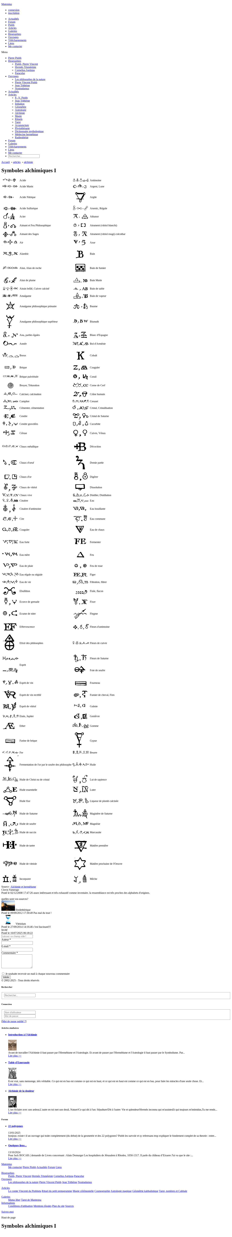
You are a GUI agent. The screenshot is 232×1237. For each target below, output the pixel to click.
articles (17, 162)
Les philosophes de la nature (30, 79)
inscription (13, 13)
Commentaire (9, 952)
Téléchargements (17, 146)
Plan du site (58, 1206)
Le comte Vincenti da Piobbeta (24, 1191)
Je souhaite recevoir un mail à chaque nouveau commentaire (37, 973)
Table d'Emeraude (19, 1062)
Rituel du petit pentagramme (57, 1191)
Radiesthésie (21, 137)
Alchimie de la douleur (21, 1090)
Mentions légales (42, 1206)
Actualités (13, 91)
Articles (12, 94)
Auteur (6, 939)
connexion (13, 10)
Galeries (12, 143)
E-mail (6, 946)
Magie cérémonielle (83, 1191)
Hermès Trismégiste (25, 67)
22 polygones (15, 1126)
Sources (69, 1206)
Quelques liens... (17, 1145)
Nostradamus (22, 88)
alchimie (28, 162)
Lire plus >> (14, 1055)
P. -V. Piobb (21, 97)
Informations (8, 1202)
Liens (11, 149)
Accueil (5, 162)
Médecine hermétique (26, 134)
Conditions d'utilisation (20, 1206)
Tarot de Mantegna (31, 1199)
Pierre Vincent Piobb (26, 82)
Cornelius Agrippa (25, 70)
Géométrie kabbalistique (145, 1191)
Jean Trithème (22, 85)
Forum (11, 140)
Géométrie (20, 106)
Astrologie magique (121, 1191)
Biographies (14, 61)
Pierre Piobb (14, 57)
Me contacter (15, 152)
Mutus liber (14, 1199)
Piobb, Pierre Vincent (26, 64)
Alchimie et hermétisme (23, 886)
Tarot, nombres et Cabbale (173, 1191)
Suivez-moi (7, 1211)
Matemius (6, 4)
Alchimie (20, 113)
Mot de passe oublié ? (13, 1021)
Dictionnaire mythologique (29, 131)
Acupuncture (22, 125)
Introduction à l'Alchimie (22, 1034)
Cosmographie (102, 1191)
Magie (18, 116)
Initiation (19, 103)
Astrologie (20, 109)
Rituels (18, 119)
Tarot (18, 122)
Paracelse (20, 73)
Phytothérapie (22, 128)
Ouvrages (13, 76)
